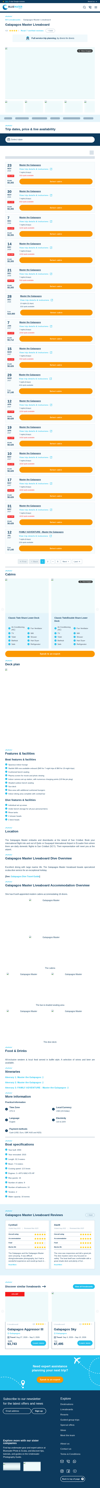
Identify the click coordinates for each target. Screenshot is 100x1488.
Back (35, 561)
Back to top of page (71, 1479)
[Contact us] (90, 7)
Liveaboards (66, 1409)
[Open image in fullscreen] (50, 912)
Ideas (63, 1430)
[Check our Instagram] (62, 1471)
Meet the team (67, 1435)
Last (76, 561)
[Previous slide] (2, 609)
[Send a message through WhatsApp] (74, 1461)
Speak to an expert (50, 654)
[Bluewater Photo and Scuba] (11, 1466)
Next (65, 561)
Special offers (67, 1425)
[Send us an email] (62, 1461)
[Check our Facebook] (68, 1471)
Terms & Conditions (70, 1454)
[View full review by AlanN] (73, 1244)
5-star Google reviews (15, 1)
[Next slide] (97, 609)
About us (91, 1)
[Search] (84, 7)
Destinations (66, 1404)
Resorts (64, 1415)
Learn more (38, 1343)
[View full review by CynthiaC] (27, 1244)
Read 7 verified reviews (32, 31)
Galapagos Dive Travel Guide (25, 876)
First (24, 561)
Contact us (65, 1449)
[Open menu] (95, 7)
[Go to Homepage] (12, 7)
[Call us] (68, 1461)
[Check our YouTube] (75, 1471)
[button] (30, 165)
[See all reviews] (3, 1)
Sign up (39, 1411)
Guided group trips (69, 1420)
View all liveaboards (84, 1286)
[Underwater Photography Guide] (32, 1466)
